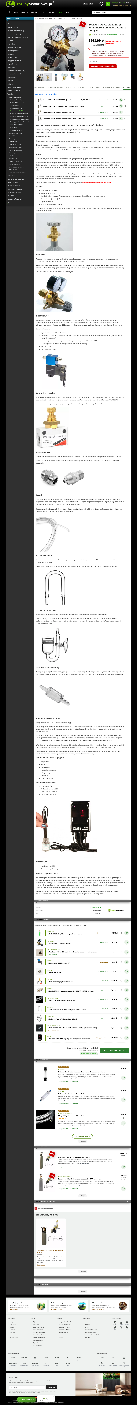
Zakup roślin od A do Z (65, 1322)
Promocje (42, 12)
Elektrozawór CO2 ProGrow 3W (59, 963)
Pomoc (67, 12)
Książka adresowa (37, 1340)
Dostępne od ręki (14, 1337)
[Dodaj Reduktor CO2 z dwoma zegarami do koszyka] (126, 942)
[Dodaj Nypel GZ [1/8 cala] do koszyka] (126, 971)
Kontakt (61, 1337)
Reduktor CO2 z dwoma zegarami (60, 943)
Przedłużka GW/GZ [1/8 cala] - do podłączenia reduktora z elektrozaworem (73, 952)
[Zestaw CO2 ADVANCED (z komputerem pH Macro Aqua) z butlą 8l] (60, 47)
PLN (91, 4)
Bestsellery (13, 1329)
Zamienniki (96, 87)
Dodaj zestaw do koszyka (114, 1050)
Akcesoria (83, 87)
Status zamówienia (38, 1329)
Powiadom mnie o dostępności (102, 66)
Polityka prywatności (90, 1332)
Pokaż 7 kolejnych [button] (84, 1136)
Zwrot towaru (62, 1335)
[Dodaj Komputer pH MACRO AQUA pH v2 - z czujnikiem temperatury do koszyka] (126, 1038)
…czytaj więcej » (83, 1078)
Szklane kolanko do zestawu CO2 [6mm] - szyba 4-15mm (67, 1010)
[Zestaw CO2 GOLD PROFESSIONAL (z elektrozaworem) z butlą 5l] (39, 106)
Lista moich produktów (39, 1335)
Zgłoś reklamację (63, 1332)
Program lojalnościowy (91, 1329)
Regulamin (87, 1324)
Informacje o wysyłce (64, 1327)
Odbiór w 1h (75, 1081)
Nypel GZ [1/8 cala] (55, 972)
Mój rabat (35, 1343)
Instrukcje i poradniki (112, 87)
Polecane (51, 12)
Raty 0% (123, 1158)
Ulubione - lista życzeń (39, 1337)
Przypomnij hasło (37, 1345)
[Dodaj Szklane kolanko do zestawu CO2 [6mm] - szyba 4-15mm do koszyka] (126, 1009)
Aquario (49, 1036)
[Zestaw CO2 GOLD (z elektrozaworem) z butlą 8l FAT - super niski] (39, 118)
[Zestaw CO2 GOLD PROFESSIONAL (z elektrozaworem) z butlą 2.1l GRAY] (39, 100)
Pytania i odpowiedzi (64, 1324)
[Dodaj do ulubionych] (125, 100)
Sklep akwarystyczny (41, 18)
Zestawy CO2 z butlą (63, 18)
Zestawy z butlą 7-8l (76, 18)
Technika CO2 (52, 18)
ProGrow (50, 961)
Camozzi (49, 970)
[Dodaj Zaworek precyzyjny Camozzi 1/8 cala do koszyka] (126, 981)
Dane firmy (87, 1337)
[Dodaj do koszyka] (126, 933)
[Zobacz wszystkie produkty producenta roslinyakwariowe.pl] (94, 34)
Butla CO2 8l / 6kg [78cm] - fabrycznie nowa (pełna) (65, 934)
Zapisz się (51, 1387)
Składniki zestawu (56, 87)
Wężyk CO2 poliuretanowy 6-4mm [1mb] (62, 1000)
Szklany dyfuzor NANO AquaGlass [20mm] (63, 1019)
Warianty (71, 87)
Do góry (83, 1141)
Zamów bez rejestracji (38, 1327)
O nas (86, 1322)
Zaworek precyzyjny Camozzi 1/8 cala (61, 982)
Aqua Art (61, 1091)
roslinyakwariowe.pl (95, 907)
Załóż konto (36, 1324)
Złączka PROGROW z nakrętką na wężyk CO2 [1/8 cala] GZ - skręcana (71, 991)
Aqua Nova (50, 1007)
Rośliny (59, 12)
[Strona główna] (9, 12)
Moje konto (36, 1322)
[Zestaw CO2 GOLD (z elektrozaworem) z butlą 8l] (39, 112)
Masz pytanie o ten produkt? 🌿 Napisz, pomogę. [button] (44, 1398)
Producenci (24, 12)
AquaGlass (50, 931)
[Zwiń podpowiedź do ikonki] (53, 1396)
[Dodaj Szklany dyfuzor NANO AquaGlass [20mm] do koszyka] (126, 1018)
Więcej (38, 1392)
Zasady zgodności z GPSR (92, 1335)
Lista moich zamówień (39, 1332)
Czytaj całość (41, 1265)
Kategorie (15, 12)
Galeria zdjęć (40, 87)
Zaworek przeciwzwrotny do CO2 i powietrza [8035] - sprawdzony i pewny (73, 1028)
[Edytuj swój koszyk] (108, 4)
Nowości (34, 12)
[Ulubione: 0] (101, 4)
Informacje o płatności (65, 1329)
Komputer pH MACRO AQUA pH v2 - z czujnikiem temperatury (69, 1039)
